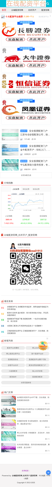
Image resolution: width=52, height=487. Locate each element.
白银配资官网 (17, 10)
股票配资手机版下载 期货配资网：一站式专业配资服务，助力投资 (27, 320)
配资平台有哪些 (13, 348)
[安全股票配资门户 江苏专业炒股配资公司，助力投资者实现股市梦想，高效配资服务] (10, 134)
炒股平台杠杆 (13, 365)
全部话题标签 (26, 382)
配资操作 (13, 377)
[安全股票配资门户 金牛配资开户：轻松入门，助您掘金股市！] (10, 149)
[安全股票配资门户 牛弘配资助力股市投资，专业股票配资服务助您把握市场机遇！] (10, 165)
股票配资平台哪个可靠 (37, 359)
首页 (4, 9)
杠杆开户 (32, 10)
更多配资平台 (44, 16)
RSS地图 (42, 475)
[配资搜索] (47, 3)
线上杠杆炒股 (37, 371)
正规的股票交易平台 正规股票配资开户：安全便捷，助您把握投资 (27, 332)
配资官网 (45, 10)
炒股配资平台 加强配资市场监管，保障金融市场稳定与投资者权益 (27, 308)
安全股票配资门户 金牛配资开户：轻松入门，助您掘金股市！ (35, 149)
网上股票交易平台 (13, 353)
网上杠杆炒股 (37, 348)
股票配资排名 (13, 359)
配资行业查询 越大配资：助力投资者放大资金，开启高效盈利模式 (27, 314)
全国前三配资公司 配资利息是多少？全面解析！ (25, 326)
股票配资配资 (37, 377)
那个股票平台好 (37, 353)
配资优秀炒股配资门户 (37, 365)
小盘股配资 (13, 371)
